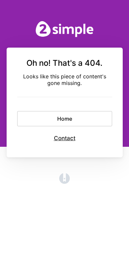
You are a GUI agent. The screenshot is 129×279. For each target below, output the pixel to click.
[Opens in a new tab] (64, 182)
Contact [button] (64, 138)
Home (64, 118)
